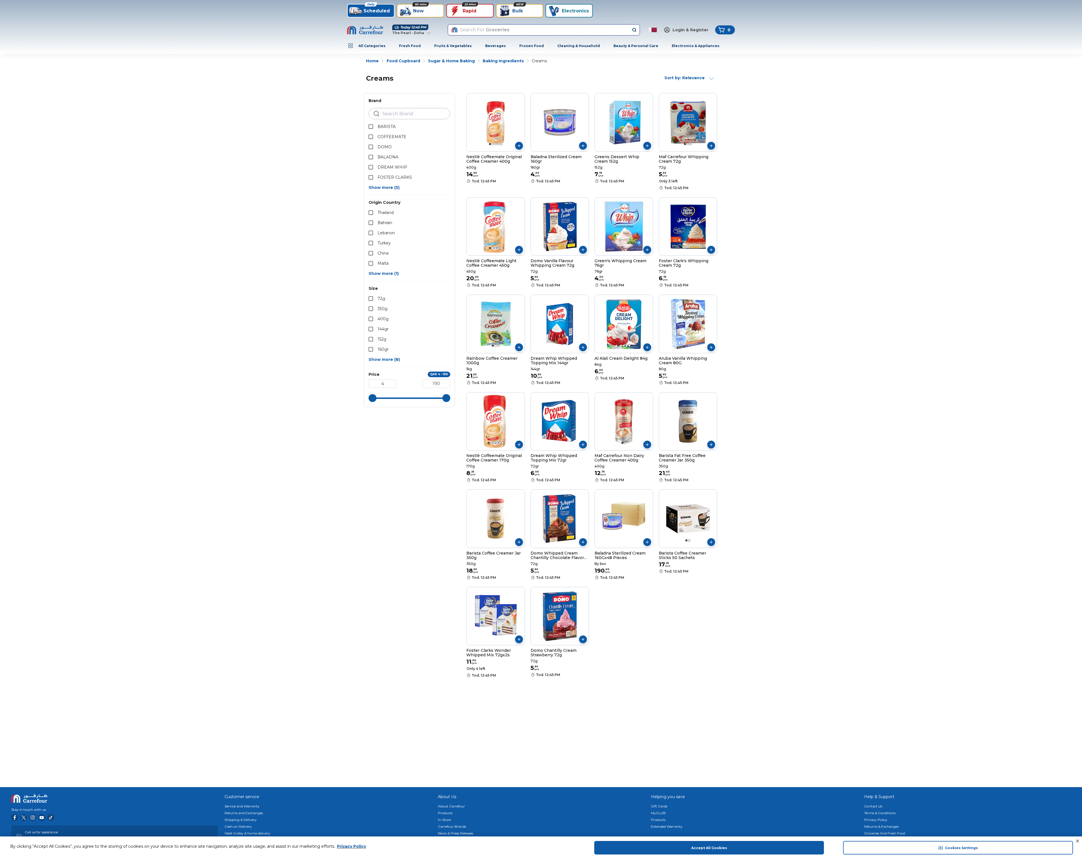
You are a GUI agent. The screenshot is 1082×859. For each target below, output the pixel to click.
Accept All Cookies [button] (709, 848)
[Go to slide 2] (493, 144)
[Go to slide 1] (490, 144)
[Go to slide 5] (501, 144)
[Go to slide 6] (503, 443)
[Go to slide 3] (496, 144)
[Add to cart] (519, 145)
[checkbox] (371, 126)
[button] (1077, 841)
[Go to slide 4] (498, 144)
